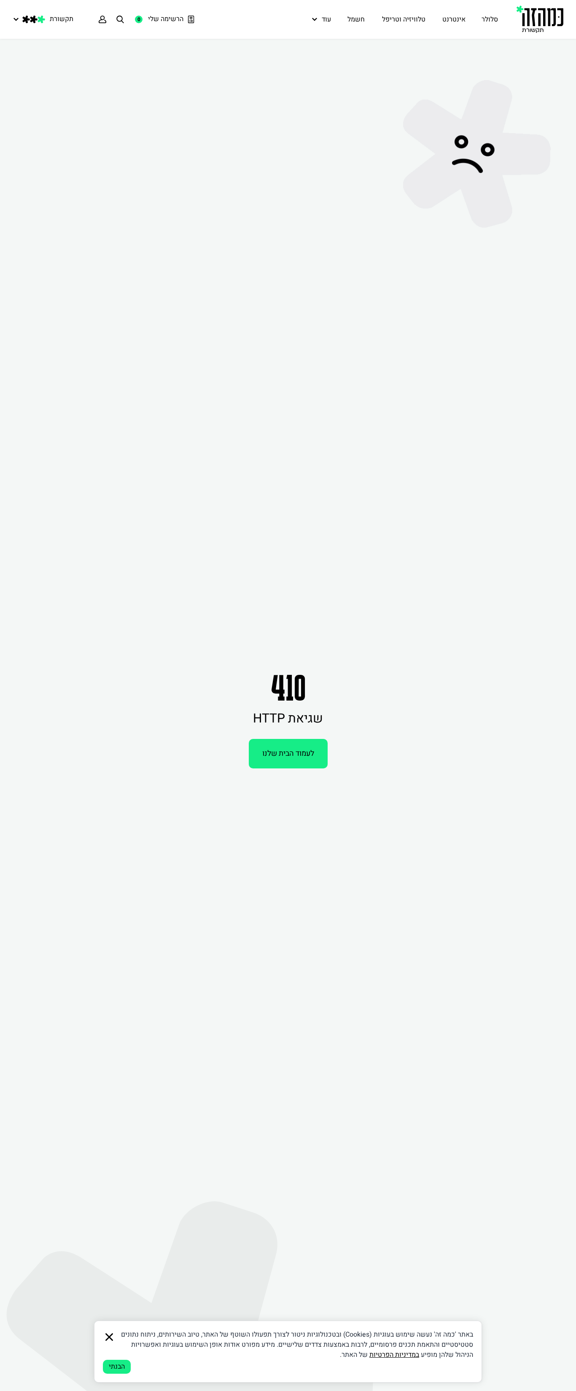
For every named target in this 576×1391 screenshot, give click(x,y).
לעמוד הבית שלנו (288, 753)
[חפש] (120, 19)
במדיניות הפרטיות (394, 1355)
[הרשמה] (102, 19)
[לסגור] (109, 1337)
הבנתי (117, 1366)
